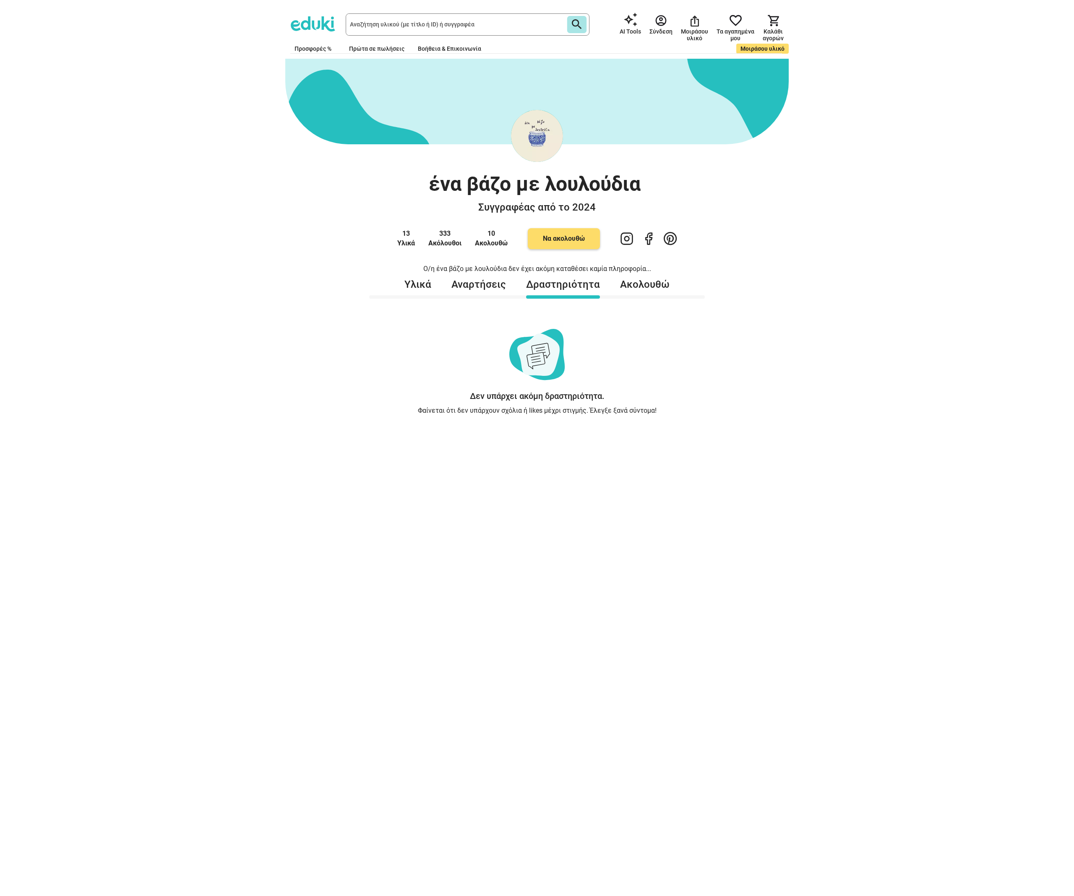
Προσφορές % (313, 48)
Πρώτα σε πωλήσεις (376, 48)
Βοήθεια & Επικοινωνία (449, 48)
